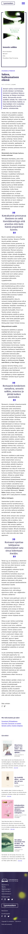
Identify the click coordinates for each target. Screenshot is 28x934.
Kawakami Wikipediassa (10, 721)
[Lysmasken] (8, 4)
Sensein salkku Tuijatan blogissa (12, 726)
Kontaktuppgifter (6, 896)
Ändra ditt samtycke (7, 924)
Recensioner (5, 910)
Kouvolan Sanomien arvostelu (11, 723)
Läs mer (16, 767)
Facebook (3, 706)
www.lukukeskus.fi (6, 893)
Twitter (5, 706)
